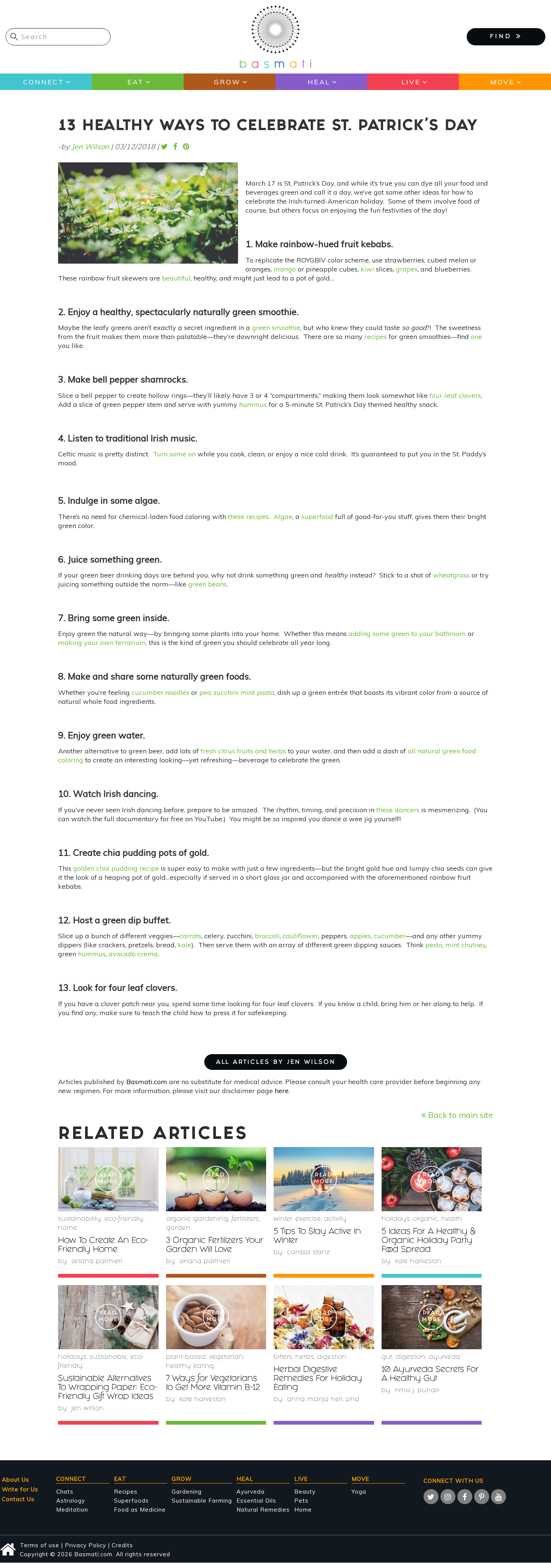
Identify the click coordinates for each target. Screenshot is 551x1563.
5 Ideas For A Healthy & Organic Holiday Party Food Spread (429, 1241)
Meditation (72, 1509)
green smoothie (276, 327)
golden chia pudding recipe (116, 868)
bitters (283, 1357)
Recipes (126, 1491)
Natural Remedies (263, 1509)
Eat (135, 82)
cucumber (390, 936)
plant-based (186, 1357)
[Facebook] (464, 1496)
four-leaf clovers (455, 395)
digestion (332, 1357)
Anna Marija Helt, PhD (323, 1399)
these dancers (397, 810)
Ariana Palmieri (97, 1261)
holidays (396, 1219)
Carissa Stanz (308, 1252)
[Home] (275, 36)
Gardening (187, 1491)
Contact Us (18, 1499)
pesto (433, 944)
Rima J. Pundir (417, 1390)
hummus (253, 404)
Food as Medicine (140, 1509)
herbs (304, 1357)
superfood (317, 516)
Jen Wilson (90, 146)
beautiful (176, 278)
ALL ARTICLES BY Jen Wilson (275, 1062)
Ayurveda (444, 1357)
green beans (207, 584)
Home (67, 1228)
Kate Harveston (418, 1261)
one (476, 336)
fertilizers (245, 1219)
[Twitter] (431, 1496)
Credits (122, 1545)
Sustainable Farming (202, 1500)
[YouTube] (498, 1496)
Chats (64, 1491)
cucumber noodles (160, 692)
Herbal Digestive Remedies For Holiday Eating (318, 1379)
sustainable (108, 1357)
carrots (190, 936)
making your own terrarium (102, 642)
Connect (43, 82)
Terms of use (39, 1545)
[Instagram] (447, 1496)
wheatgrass (451, 575)
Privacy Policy (85, 1545)
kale (184, 944)
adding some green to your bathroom (407, 633)
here (282, 1090)
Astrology (70, 1500)
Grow (227, 82)
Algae (283, 516)
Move (502, 82)
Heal (319, 82)
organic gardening (197, 1219)
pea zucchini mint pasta (236, 692)
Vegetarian (226, 1357)
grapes (407, 269)
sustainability (79, 1219)
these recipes (248, 516)
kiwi (367, 269)
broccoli (267, 936)
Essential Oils (256, 1500)
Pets (301, 1500)
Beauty (305, 1491)
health (452, 1219)
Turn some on (174, 454)
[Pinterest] (481, 1496)
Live (411, 82)
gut (387, 1357)
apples (360, 936)
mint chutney (465, 944)
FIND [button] (503, 37)
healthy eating (190, 1366)
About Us (15, 1479)
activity (335, 1219)
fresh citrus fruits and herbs (243, 751)
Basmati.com (146, 1081)
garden (178, 1228)
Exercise (308, 1219)
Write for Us (20, 1489)
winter (283, 1219)
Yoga (359, 1491)
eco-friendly (124, 1219)
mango (285, 269)
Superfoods (131, 1500)
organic (425, 1219)
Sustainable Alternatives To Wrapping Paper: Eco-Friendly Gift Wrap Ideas (107, 1388)
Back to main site (459, 1115)
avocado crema (133, 954)
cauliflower (300, 936)
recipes (375, 336)
